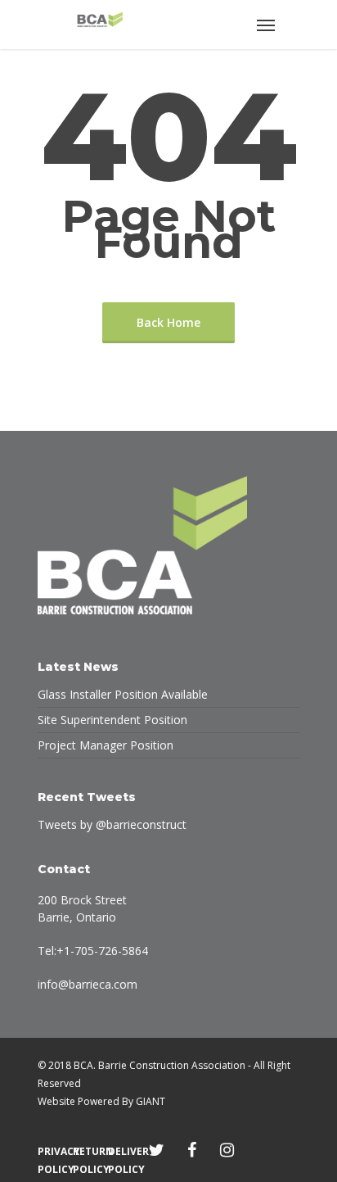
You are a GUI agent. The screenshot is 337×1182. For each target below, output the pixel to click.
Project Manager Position (105, 745)
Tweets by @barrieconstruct (112, 824)
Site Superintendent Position (112, 719)
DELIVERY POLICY (121, 1151)
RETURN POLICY (86, 1151)
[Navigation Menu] (266, 24)
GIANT (150, 1101)
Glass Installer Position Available (123, 694)
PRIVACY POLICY (51, 1151)
